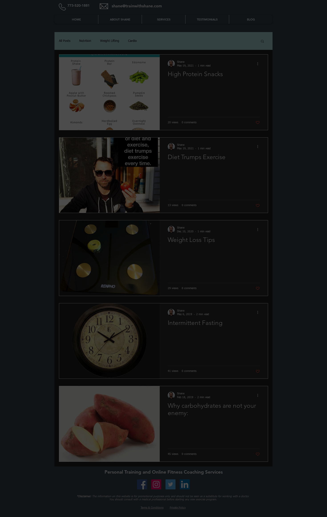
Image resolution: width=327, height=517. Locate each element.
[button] (164, 313)
